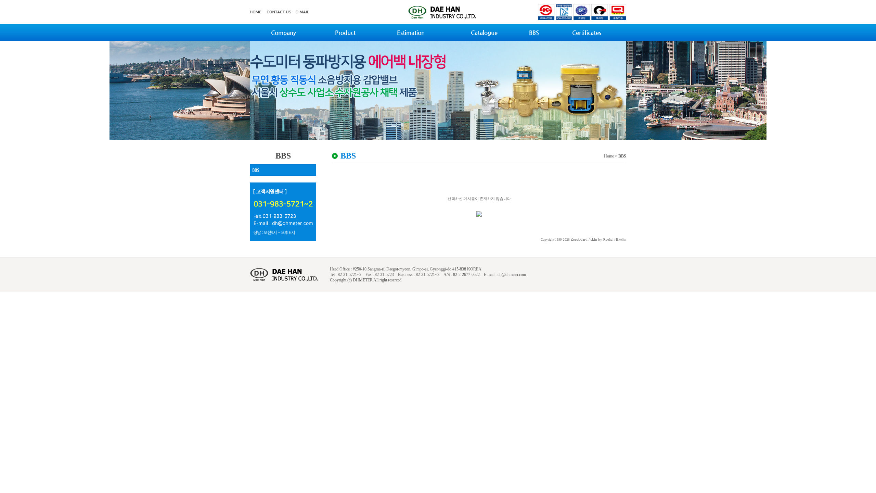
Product (345, 32)
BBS (534, 32)
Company (283, 32)
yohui (608, 239)
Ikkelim (621, 239)
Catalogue (484, 32)
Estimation (411, 32)
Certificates (586, 32)
